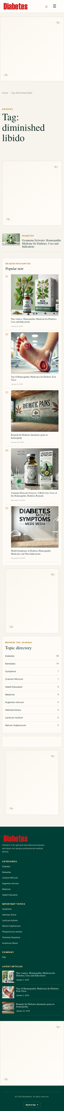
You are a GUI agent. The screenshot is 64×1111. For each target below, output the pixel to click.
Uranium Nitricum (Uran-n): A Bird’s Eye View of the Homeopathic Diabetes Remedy (34, 494)
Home (5, 93)
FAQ (4, 957)
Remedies (6, 872)
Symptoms (7, 909)
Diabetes (6, 866)
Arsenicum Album (10, 943)
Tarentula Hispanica (11, 937)
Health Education (10, 895)
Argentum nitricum (10, 883)
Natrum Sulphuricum (11, 926)
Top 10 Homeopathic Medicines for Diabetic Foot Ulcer (33, 378)
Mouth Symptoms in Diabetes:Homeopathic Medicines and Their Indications (31, 552)
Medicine (6, 889)
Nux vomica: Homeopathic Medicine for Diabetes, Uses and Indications (34, 320)
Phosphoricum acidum (12, 931)
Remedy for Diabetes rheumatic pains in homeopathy (29, 436)
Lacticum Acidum (10, 920)
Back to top (32, 1105)
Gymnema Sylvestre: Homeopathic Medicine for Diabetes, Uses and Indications (41, 243)
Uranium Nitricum (10, 877)
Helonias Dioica (9, 914)
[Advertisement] (32, 49)
